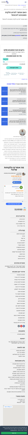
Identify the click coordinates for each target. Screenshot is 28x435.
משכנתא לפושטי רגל (20, 294)
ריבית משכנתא (21, 221)
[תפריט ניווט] (25, 2)
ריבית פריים (22, 219)
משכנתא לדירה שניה (20, 287)
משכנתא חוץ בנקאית (20, 296)
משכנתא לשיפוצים (21, 310)
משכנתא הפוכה (21, 291)
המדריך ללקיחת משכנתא (19, 367)
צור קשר (23, 238)
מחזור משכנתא (21, 320)
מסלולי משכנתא (11, 84)
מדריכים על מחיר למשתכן (19, 371)
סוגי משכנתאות (21, 381)
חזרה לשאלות (24, 79)
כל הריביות (22, 385)
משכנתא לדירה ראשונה (19, 284)
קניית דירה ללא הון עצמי (19, 322)
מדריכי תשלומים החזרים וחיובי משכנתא (16, 392)
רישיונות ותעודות (21, 243)
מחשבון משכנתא (21, 334)
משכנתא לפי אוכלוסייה (20, 383)
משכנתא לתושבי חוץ (20, 306)
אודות (23, 236)
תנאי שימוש (22, 254)
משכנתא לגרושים (21, 303)
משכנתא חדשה (21, 301)
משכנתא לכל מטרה (20, 308)
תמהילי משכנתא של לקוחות (18, 252)
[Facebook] (24, 326)
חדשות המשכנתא (21, 369)
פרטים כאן (17, 35)
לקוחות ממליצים (21, 249)
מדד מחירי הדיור (21, 226)
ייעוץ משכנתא (23, 5)
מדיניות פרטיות (21, 258)
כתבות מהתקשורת (20, 247)
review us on (17, 182)
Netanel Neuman (15, 186)
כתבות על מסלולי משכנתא (19, 375)
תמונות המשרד (21, 245)
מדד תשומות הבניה (20, 223)
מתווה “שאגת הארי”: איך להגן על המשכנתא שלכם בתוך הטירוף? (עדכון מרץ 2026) (15, 266)
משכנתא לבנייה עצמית (19, 279)
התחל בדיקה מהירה (14, 67)
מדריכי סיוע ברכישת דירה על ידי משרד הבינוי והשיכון (14, 389)
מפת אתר (22, 240)
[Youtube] (21, 326)
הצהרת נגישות (21, 256)
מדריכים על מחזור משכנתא (18, 373)
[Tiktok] (19, 326)
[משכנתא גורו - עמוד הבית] (5, 2)
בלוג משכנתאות (20, 361)
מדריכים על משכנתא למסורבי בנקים (16, 377)
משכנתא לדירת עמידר (19, 277)
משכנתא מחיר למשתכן (19, 289)
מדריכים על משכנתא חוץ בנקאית (17, 379)
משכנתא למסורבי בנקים (19, 315)
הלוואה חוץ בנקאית (20, 350)
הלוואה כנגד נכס (21, 352)
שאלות (19, 5)
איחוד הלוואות (21, 356)
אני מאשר (14, 433)
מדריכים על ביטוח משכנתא (19, 364)
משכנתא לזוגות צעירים (19, 282)
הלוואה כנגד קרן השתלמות (19, 354)
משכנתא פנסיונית (21, 275)
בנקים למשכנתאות (20, 366)
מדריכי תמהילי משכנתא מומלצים (17, 386)
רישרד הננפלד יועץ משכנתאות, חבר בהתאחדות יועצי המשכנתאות (16, 342)
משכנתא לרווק (21, 298)
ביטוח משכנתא (21, 318)
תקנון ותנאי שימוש (21, 234)
